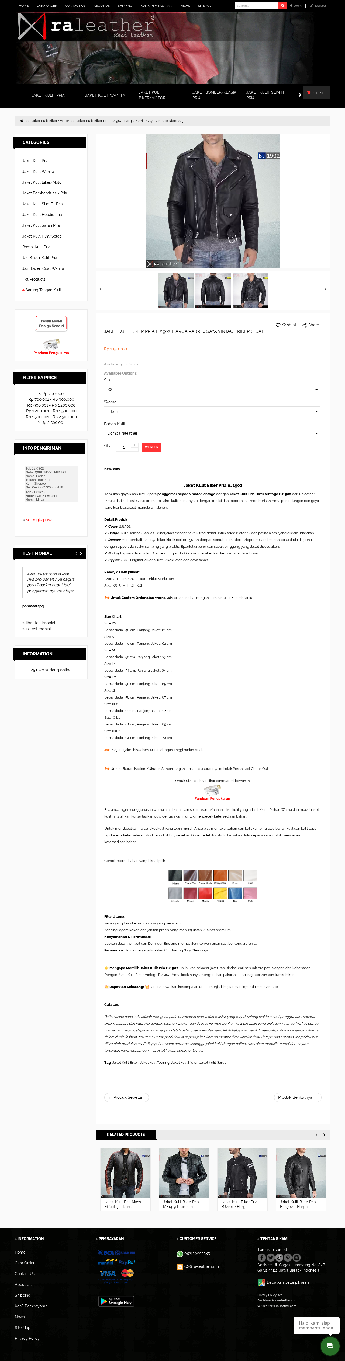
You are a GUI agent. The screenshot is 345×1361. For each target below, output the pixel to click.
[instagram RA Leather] (296, 1257)
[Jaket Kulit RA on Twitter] (270, 1257)
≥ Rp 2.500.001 (51, 422)
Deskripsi (112, 469)
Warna (110, 402)
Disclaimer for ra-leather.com (277, 1300)
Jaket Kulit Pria (35, 161)
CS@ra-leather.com (201, 1266)
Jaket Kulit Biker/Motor (42, 182)
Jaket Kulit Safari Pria (41, 225)
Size (108, 380)
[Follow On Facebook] (261, 1257)
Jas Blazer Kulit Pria (39, 258)
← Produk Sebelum (126, 1097)
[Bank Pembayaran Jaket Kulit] (116, 1267)
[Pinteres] (287, 1257)
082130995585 (197, 1253)
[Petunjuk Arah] (262, 1282)
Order (152, 447)
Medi (26, 606)
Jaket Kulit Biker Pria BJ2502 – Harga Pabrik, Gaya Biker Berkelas (239, 1209)
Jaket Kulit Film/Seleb (42, 236)
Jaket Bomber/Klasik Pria (44, 193)
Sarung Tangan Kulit (43, 290)
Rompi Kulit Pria (36, 247)
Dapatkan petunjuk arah (288, 1282)
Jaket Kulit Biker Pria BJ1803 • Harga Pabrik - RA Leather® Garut (299, 1209)
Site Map (263, 1311)
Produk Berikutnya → (298, 1097)
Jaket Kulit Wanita (38, 171)
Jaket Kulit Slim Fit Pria (42, 204)
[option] (125, 1179)
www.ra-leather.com (282, 1305)
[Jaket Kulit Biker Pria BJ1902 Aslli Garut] (213, 291)
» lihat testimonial (38, 622)
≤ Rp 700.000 (51, 393)
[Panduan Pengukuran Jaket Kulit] (51, 341)
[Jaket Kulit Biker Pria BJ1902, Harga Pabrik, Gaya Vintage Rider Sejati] (175, 291)
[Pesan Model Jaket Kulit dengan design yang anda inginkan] (51, 318)
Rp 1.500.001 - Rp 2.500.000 (51, 416)
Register (320, 6)
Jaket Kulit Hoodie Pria (42, 214)
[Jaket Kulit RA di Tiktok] (279, 1257)
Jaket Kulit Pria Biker (247, 494)
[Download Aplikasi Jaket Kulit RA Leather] (116, 1301)
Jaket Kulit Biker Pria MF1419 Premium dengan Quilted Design (122, 1209)
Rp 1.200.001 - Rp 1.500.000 (51, 411)
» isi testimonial (36, 628)
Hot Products (34, 279)
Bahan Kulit (114, 423)
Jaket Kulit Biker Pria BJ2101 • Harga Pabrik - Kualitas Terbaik (181, 1209)
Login (297, 6)
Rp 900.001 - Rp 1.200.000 (51, 405)
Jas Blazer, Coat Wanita (43, 268)
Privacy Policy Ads (269, 1295)
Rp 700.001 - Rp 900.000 (51, 399)
